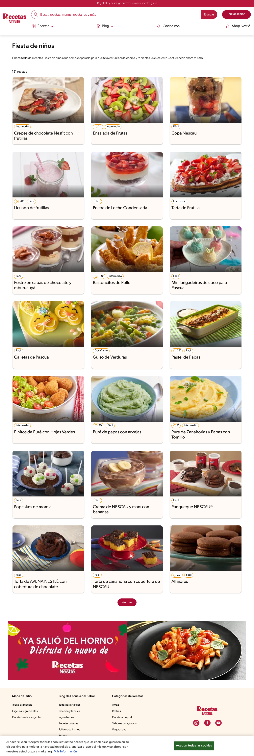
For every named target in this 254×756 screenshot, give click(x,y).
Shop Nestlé (241, 26)
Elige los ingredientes (25, 711)
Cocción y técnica (69, 711)
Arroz (115, 704)
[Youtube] (218, 723)
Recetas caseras (68, 723)
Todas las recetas (22, 704)
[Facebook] (207, 723)
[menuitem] (42, 28)
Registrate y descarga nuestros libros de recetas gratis (127, 3)
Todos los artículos (69, 704)
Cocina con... (173, 26)
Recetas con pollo (122, 717)
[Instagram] (196, 723)
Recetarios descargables (26, 717)
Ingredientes (66, 717)
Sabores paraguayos (124, 723)
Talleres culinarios (69, 729)
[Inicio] (14, 18)
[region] (127, 746)
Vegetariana (119, 729)
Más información (65, 751)
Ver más (127, 602)
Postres (116, 711)
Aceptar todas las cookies (194, 745)
